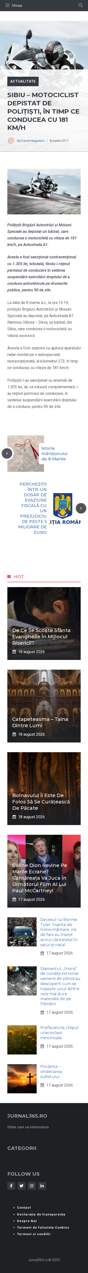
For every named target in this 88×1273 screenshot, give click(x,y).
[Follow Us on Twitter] (21, 1186)
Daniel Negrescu (32, 141)
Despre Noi (27, 1221)
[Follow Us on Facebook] (11, 1186)
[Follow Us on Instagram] (32, 1186)
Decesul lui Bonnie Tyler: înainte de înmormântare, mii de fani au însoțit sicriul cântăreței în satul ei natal (58, 932)
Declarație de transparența (41, 1214)
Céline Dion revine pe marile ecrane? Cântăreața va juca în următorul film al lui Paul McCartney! (39, 878)
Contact (24, 1207)
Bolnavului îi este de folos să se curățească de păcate (41, 801)
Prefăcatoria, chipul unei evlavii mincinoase (59, 1032)
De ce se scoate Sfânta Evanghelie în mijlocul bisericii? (41, 636)
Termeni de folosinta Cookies (43, 1227)
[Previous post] (7, 453)
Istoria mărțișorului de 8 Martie (54, 453)
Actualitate (23, 81)
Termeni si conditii (34, 1234)
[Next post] (81, 508)
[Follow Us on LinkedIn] (42, 1186)
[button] (80, 5)
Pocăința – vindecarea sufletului (51, 1071)
